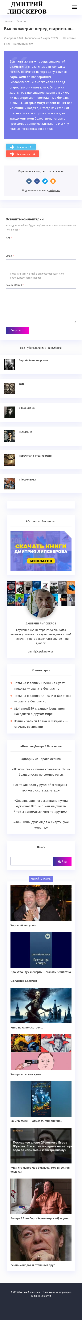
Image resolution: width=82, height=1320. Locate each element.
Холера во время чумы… (26, 1074)
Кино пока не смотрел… (26, 1027)
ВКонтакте (29, 181)
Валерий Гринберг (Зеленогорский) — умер (39, 1218)
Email (10, 255)
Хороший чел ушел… (24, 925)
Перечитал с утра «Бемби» (35, 455)
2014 (21, 384)
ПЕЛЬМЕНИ (25, 432)
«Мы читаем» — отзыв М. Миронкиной (36, 1121)
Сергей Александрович (33, 360)
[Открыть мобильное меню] (74, 8)
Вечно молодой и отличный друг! (32, 1265)
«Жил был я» (27, 408)
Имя (9, 237)
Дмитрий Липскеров (27, 7)
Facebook (37, 181)
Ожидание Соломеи (23, 981)
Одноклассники (53, 181)
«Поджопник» (27, 479)
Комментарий (15, 285)
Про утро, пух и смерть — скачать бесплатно (40, 972)
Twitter (45, 181)
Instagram (54, 190)
